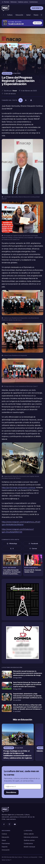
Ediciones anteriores (31, 837)
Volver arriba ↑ (6, 860)
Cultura (9, 15)
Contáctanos (33, 2)
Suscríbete (37, 8)
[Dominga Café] (22, 642)
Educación (19, 15)
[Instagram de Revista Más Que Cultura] (9, 824)
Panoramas (38, 15)
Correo (34, 548)
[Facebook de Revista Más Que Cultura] (4, 824)
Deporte (4, 847)
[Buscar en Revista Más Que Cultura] (4, 15)
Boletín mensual (29, 847)
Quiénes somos (23, 2)
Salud (28, 15)
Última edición (29, 834)
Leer (37, 23)
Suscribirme (11, 792)
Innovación (6, 850)
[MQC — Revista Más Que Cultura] (5, 8)
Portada (6, 2)
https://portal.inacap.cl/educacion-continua (18, 487)
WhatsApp (13, 543)
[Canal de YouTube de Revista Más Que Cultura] (15, 824)
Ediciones (14, 2)
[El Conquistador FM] (22, 599)
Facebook (34, 543)
